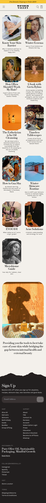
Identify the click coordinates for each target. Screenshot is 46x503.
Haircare (5, 415)
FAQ (24, 415)
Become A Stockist (30, 433)
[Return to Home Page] (23, 7)
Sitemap (26, 438)
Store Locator (7, 484)
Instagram (6, 467)
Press (25, 428)
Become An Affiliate (30, 435)
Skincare (5, 417)
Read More (6, 455)
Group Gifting (7, 428)
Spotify (5, 469)
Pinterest (5, 472)
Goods (4, 423)
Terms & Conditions (9, 495)
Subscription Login (30, 425)
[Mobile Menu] (4, 7)
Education (27, 430)
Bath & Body (6, 420)
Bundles (5, 425)
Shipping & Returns (9, 493)
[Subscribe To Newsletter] (40, 399)
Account (26, 423)
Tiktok (4, 474)
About (25, 412)
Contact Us (27, 417)
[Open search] (37, 7)
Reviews (26, 420)
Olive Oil (5, 412)
